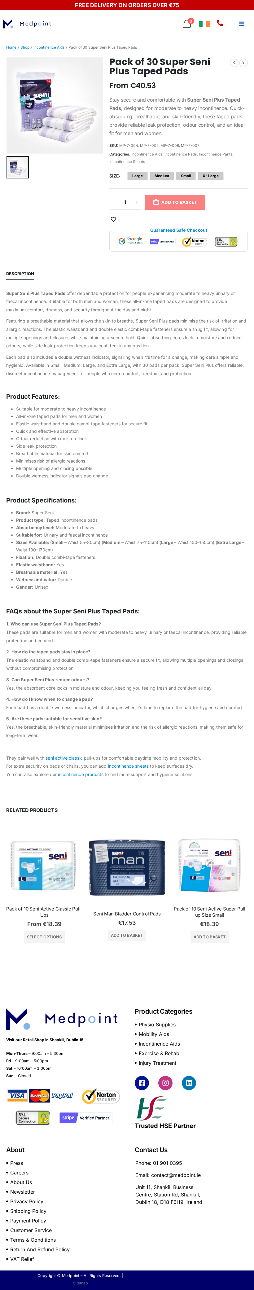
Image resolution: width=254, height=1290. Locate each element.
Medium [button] (162, 175)
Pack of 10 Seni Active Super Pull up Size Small (210, 912)
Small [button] (186, 175)
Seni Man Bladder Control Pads (127, 914)
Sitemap (80, 1283)
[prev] (234, 63)
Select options (44, 936)
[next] (243, 63)
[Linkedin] (189, 1083)
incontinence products (80, 774)
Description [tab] (20, 273)
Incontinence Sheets (127, 161)
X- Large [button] (211, 175)
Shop (24, 47)
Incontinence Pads (180, 154)
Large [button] (137, 175)
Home (11, 47)
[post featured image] (44, 865)
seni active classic (64, 758)
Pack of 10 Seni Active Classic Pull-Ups (44, 912)
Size (114, 175)
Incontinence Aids (48, 47)
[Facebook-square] (142, 1083)
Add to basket (127, 935)
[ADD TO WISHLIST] (113, 219)
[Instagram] (165, 1083)
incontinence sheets (128, 766)
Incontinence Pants (215, 154)
